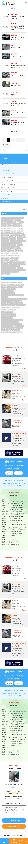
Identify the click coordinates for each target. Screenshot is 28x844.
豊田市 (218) (4, 263)
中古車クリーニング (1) (16, 330)
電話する (5, 842)
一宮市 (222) (14, 222)
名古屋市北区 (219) (12, 226)
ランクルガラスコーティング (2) (17, 328)
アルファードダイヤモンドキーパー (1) (8, 313)
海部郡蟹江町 (22, 516)
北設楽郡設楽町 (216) (5, 272)
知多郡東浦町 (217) (14, 259)
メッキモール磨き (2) (5, 303)
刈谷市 (12, 515)
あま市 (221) (20, 230)
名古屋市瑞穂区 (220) (5, 236)
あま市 (20, 505)
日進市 (9, 502)
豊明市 (8, 513)
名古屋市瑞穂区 (22, 530)
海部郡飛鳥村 (5, 518)
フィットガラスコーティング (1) (7, 326)
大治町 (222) (22, 232)
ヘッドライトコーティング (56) (8, 184)
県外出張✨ (14, 95)
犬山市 (8, 507)
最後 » (7, 144)
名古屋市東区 (22, 535)
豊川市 (12, 511)
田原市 (3, 513)
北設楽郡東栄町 (6, 524)
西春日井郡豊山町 (15, 503)
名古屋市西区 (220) (13, 230)
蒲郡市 (20, 511)
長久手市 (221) (4, 249)
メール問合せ (14, 842)
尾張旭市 (23, 502)
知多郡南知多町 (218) (5, 261)
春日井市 (4, 502)
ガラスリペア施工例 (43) (6, 201)
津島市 (8, 511)
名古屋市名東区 (6, 535)
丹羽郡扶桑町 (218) (5, 257)
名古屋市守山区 (14, 535)
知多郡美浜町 (21, 520)
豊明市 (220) (17, 247)
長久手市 (8, 509)
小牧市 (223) (19, 226)
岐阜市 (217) (4, 228)
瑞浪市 (21, 541)
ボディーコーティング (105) (7, 167)
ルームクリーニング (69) (6, 198)
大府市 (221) (20, 238)
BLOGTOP (14, 131)
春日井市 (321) (4, 220)
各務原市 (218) (4, 230)
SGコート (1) (16, 332)
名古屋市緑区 (13, 533)
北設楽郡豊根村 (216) (5, 274)
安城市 (8, 515)
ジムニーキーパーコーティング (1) (8, 307)
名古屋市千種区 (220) (12, 228)
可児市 (9, 541)
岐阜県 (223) (12, 220)
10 (20, 139)
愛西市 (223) (20, 228)
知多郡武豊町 (5, 520)
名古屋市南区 (22, 531)
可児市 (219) (18, 220)
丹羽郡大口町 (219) (15, 255)
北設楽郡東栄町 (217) (15, 272)
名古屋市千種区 (6, 528)
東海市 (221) (4, 247)
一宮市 (13, 502)
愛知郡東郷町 (22, 524)
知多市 (11, 518)
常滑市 (16, 516)
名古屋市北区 (5, 537)
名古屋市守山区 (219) (5, 222)
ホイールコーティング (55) (7, 180)
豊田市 (22, 509)
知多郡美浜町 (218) (15, 261)
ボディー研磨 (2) (18, 301)
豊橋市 (3, 511)
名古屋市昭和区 (13, 530)
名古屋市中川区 (14, 531)
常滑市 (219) (11, 247)
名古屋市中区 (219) (5, 234)
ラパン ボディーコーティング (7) (17, 303)
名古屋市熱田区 (6, 531)
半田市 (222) (18, 249)
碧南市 (12, 516)
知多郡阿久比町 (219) (14, 257)
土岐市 (13, 541)
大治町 (3, 509)
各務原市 (4, 543)
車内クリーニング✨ (16, 47)
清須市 (3, 507)
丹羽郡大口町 (14, 507)
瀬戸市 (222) (19, 224)
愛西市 (16, 505)
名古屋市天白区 (21, 533)
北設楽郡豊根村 (14, 524)
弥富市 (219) (4, 251)
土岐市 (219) (4, 224)
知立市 (20, 515)
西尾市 (8, 516)
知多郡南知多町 (6, 522)
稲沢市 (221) (13, 234)
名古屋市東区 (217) (12, 224)
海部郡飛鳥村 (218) (14, 253)
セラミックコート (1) (5, 328)
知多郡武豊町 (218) (5, 259)
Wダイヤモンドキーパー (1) (6, 284)
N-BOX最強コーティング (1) (7, 332)
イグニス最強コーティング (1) (7, 286)
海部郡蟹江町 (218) (5, 253)
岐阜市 (17, 541)
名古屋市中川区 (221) (12, 238)
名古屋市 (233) (11, 251)
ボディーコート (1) (12, 288)
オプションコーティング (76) (7, 173)
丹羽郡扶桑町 (21, 507)
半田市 (18, 509)
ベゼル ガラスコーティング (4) (7, 305)
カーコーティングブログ (6, 162)
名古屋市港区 (5, 533)
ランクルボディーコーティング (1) (8, 290)
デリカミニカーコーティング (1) (7, 311)
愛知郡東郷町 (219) (19, 251)
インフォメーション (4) (6, 158)
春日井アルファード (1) (6, 330)
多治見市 (4, 541)
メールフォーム (6, 809)
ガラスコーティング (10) (6, 282)
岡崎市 (16, 513)
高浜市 (16, 515)
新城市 (12, 513)
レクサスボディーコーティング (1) (8, 301)
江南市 (12, 505)
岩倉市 (3, 505)
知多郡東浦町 (17, 518)
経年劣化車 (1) (18, 307)
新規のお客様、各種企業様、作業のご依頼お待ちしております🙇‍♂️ (18, 27)
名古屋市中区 (5, 530)
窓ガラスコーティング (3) (17, 282)
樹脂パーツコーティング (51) (7, 187)
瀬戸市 (3, 503)
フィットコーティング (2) (18, 286)
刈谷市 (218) (17, 263)
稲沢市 (8, 505)
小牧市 (8, 503)
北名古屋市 (23, 503)
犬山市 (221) (14, 236)
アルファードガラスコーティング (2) (8, 292)
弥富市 (3, 515)
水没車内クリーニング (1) (19, 326)
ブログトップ (5, 155)
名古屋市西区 (14, 528)
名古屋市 (18, 502)
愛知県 (3, 500)
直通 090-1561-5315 (14, 820)
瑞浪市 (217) (4, 226)
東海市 (16, 511)
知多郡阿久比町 (13, 520)
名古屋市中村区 (22, 528)
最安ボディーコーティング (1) (18, 284)
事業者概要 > (14, 787)
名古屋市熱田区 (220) (21, 236)
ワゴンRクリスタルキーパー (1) (7, 317)
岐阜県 (3, 539)
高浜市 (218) (24, 263)
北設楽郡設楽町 (14, 522)
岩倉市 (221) (4, 238)
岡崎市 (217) (22, 261)
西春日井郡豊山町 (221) (6, 255)
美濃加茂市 (10, 543)
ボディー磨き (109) (5, 170)
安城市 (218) (11, 263)
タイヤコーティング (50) (6, 191)
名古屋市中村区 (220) (13, 232)
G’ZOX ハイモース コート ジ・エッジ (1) (9, 309)
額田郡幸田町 (22, 513)
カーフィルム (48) (5, 194)
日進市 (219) (12, 249)
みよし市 (14, 509)
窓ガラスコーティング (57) (7, 177)
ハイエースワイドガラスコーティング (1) (9, 315)
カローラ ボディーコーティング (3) (20, 305)
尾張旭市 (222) (20, 222)
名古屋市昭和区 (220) (20, 234)
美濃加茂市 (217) (5, 232)
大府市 (3, 516)
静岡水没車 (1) (4, 288)
